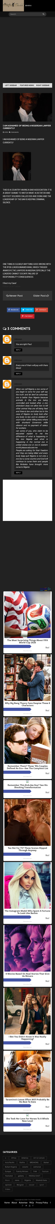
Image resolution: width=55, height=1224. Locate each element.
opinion (8, 1185)
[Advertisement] (27, 50)
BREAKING (34, 1162)
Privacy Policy (42, 1203)
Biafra (22, 1162)
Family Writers (22, 1171)
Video (7, 1189)
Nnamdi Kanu (41, 1180)
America (24, 1158)
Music (7, 1180)
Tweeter (28, 310)
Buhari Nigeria (11, 1167)
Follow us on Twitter (12, 286)
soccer (31, 1185)
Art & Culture (39, 1158)
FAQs (31, 1203)
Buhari (46, 1162)
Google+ (42, 310)
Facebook (14, 310)
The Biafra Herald (34, 1200)
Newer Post (16, 295)
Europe (8, 1171)
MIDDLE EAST (34, 1176)
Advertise (23, 1203)
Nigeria (28, 1180)
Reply (18, 350)
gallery (21, 1176)
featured (9, 1176)
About (14, 1203)
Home (7, 1203)
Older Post (40, 295)
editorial (37, 1167)
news (17, 1180)
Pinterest (28, 316)
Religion (20, 1185)
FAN (35, 1171)
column (25, 1167)
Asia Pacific (9, 1162)
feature (45, 1171)
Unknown (18, 339)
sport (41, 1185)
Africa (13, 1158)
